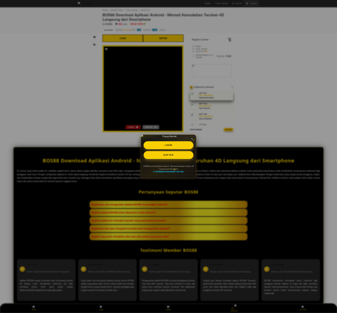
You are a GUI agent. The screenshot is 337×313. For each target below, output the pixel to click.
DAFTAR (168, 155)
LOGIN (168, 145)
